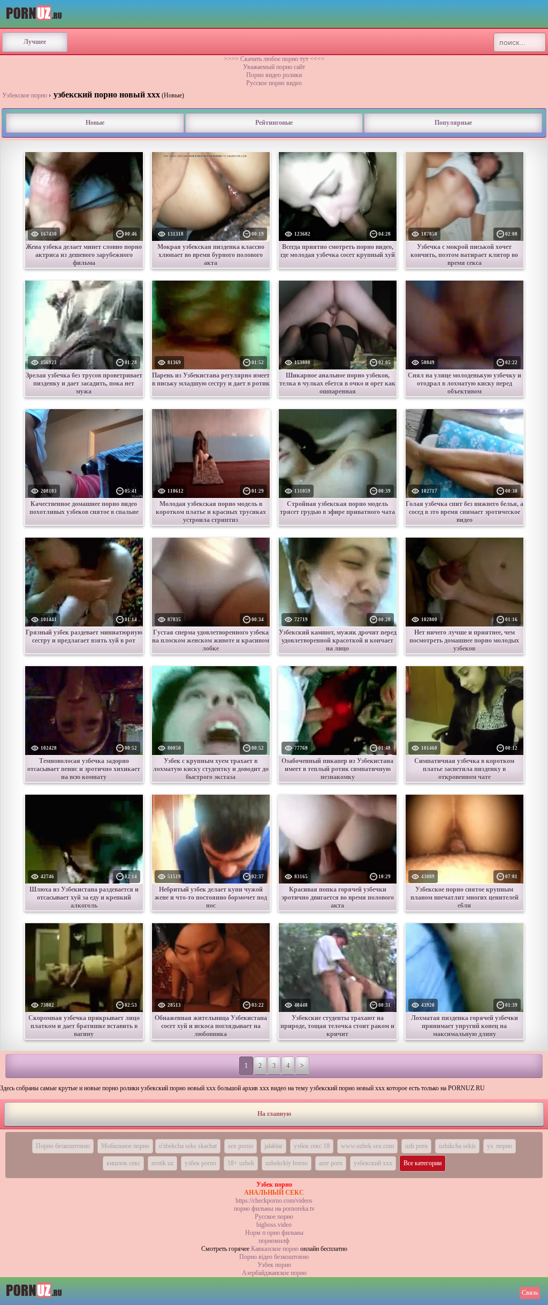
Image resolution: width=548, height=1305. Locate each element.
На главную (274, 1114)
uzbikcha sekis (457, 1146)
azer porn (330, 1163)
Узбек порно (274, 1265)
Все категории (423, 1163)
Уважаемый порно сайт (274, 67)
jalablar (273, 1146)
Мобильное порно (125, 1146)
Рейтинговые (274, 122)
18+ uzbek (240, 1163)
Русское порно (274, 1216)
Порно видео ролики (274, 75)
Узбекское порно (24, 95)
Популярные (453, 122)
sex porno (240, 1146)
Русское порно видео (274, 83)
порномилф (274, 1240)
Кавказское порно (275, 1249)
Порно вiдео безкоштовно (274, 1257)
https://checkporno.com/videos (274, 1200)
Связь (530, 1292)
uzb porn (416, 1146)
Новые (95, 122)
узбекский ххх (373, 1163)
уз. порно (499, 1146)
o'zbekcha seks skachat (188, 1146)
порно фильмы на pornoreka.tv (274, 1208)
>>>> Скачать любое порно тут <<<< (274, 59)
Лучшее (35, 42)
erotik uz (162, 1163)
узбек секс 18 (312, 1146)
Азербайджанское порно (274, 1273)
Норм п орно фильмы (274, 1232)
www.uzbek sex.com (367, 1146)
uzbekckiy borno (286, 1163)
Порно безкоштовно (63, 1146)
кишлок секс (123, 1163)
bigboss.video (274, 1224)
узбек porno (200, 1163)
